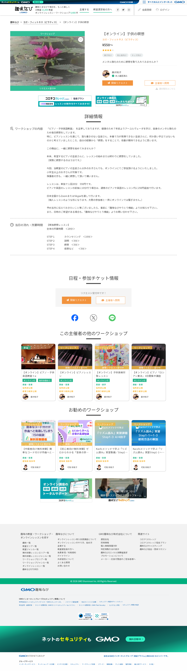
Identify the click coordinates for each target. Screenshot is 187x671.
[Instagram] (129, 9)
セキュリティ (74, 664)
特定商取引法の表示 (110, 549)
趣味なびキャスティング (151, 545)
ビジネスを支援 (62, 664)
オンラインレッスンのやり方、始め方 (75, 542)
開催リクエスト (119, 83)
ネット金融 (119, 664)
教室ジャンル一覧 (30, 549)
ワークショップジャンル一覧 (35, 562)
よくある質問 (64, 562)
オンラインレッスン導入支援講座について (77, 539)
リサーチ (101, 664)
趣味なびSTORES (30, 569)
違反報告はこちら (167, 88)
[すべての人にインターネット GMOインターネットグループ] (166, 2)
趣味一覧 (26, 542)
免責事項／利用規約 (67, 552)
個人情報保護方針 (109, 545)
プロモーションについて (112, 555)
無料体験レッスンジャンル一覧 (36, 555)
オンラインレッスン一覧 (33, 565)
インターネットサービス (27, 664)
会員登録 (146, 9)
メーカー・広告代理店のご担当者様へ (118, 559)
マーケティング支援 (88, 664)
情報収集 (109, 664)
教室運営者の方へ (102, 9)
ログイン (164, 9)
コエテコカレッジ (148, 539)
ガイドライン (64, 555)
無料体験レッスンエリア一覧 (35, 552)
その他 (151, 664)
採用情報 (105, 542)
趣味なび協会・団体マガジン (153, 549)
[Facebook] (117, 9)
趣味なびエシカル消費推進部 (114, 552)
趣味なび (14, 22)
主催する (84, 9)
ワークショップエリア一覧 (34, 559)
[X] (123, 9)
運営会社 (105, 539)
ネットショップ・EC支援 (46, 664)
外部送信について (66, 559)
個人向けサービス (140, 664)
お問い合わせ (64, 565)
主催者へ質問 (162, 83)
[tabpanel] (47, 63)
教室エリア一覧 (29, 546)
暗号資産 (128, 664)
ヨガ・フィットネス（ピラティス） (40, 22)
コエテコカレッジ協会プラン (153, 542)
